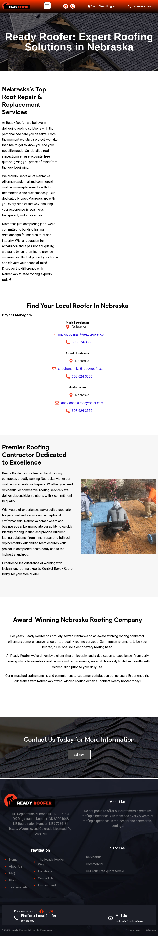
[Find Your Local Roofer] (16, 918)
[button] (47, 5)
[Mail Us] (110, 918)
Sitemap (151, 929)
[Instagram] (72, 6)
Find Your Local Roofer (38, 916)
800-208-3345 (27, 921)
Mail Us (121, 916)
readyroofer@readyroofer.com (130, 921)
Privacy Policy (133, 929)
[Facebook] (65, 6)
